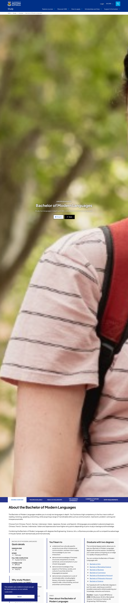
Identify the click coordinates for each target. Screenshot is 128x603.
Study (14, 13)
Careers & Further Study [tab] (92, 499)
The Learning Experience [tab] (73, 499)
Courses (21, 13)
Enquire (59, 217)
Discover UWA (62, 9)
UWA (9, 13)
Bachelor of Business (97, 570)
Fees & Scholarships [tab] (54, 500)
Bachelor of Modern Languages (33, 13)
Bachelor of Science (96, 581)
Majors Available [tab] (36, 500)
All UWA (108, 3)
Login (102, 4)
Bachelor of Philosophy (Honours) (101, 578)
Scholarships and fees (92, 9)
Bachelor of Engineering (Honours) (101, 575)
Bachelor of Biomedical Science (100, 567)
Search (118, 4)
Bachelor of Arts (95, 564)
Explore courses (47, 9)
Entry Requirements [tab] (111, 500)
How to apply (75, 9)
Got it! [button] (20, 596)
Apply (70, 217)
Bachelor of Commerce (98, 572)
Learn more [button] (8, 592)
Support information (111, 9)
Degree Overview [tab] (17, 500)
